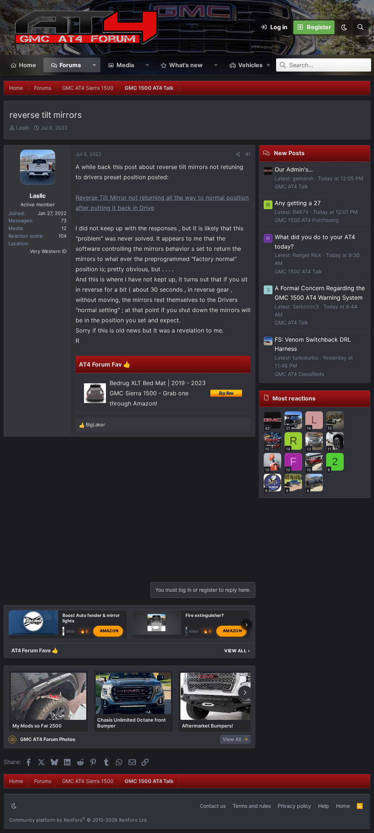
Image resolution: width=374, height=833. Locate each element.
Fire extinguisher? (205, 615)
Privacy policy (294, 806)
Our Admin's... (294, 169)
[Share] (238, 154)
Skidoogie (74, 631)
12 (63, 228)
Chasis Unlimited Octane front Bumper (131, 723)
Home (27, 65)
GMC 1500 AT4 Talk (298, 271)
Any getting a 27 (298, 203)
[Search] (360, 27)
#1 (248, 154)
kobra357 (197, 631)
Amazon (109, 630)
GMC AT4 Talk (291, 186)
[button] (344, 27)
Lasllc (23, 127)
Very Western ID (48, 251)
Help (323, 806)
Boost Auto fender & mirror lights (91, 618)
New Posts (289, 153)
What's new (186, 65)
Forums (70, 65)
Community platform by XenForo (78, 820)
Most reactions (294, 398)
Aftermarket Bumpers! (207, 726)
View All (237, 650)
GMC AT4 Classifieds (299, 374)
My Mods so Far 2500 (37, 726)
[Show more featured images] (245, 692)
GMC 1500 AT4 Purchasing (307, 220)
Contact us (213, 806)
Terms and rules (252, 806)
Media (125, 65)
